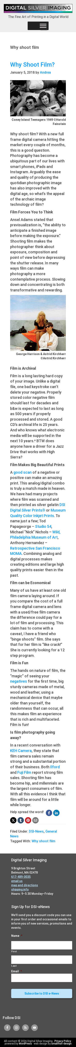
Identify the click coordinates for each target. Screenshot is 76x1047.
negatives (18, 681)
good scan (23, 472)
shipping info (20, 889)
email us (17, 881)
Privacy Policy (62, 1041)
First (14, 951)
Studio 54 (43, 526)
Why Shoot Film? (32, 64)
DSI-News (36, 831)
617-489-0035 (21, 876)
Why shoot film (43, 841)
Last (14, 965)
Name (16, 935)
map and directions (24, 885)
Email (16, 971)
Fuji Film (24, 772)
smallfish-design (61, 1043)
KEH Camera (21, 750)
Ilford (55, 767)
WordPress (25, 1043)
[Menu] (43, 25)
